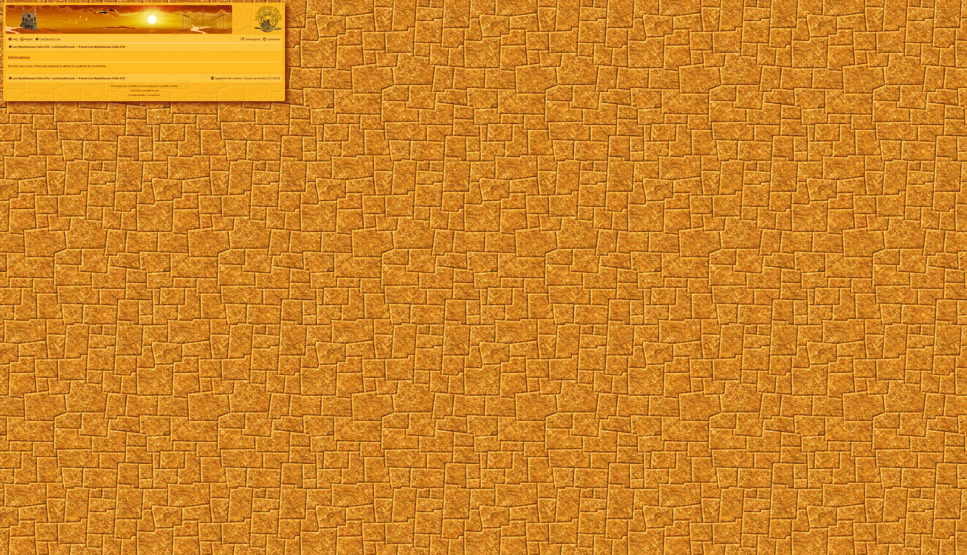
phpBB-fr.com (151, 90)
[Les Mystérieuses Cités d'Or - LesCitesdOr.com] (268, 19)
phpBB (132, 86)
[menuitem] (13, 39)
